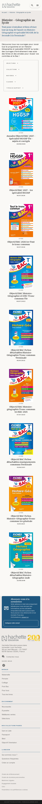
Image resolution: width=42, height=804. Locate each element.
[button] (12, 63)
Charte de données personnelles (13, 777)
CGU (3, 786)
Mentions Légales (8, 780)
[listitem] (4, 665)
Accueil (4, 12)
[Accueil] (11, 5)
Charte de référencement (10, 774)
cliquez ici (25, 617)
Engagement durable (9, 783)
